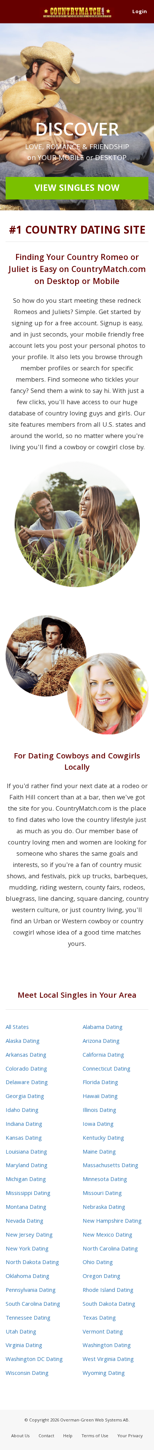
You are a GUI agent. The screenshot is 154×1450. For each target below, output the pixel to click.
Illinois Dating (99, 1111)
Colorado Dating (26, 1069)
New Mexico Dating (107, 1235)
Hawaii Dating (100, 1097)
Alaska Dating (23, 1042)
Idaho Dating (22, 1111)
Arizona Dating (101, 1042)
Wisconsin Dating (27, 1374)
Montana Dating (26, 1208)
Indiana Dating (24, 1125)
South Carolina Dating (33, 1305)
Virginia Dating (24, 1346)
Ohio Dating (98, 1263)
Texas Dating (99, 1318)
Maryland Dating (26, 1166)
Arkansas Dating (26, 1055)
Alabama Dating (103, 1028)
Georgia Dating (25, 1097)
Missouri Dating (102, 1194)
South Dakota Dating (109, 1305)
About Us (20, 1436)
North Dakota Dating (32, 1263)
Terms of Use (94, 1436)
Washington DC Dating (34, 1360)
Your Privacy (130, 1436)
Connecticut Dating (106, 1069)
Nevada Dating (24, 1221)
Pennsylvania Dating (31, 1291)
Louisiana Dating (26, 1152)
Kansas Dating (24, 1138)
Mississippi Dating (28, 1194)
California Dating (103, 1055)
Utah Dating (21, 1332)
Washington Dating (107, 1346)
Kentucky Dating (103, 1138)
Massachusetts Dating (110, 1166)
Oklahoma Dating (27, 1277)
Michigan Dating (26, 1180)
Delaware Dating (27, 1083)
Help (68, 1436)
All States (17, 1028)
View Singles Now (77, 188)
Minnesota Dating (105, 1180)
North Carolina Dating (110, 1249)
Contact (46, 1436)
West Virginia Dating (108, 1360)
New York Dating (27, 1249)
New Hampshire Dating (112, 1221)
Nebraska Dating (104, 1208)
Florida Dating (100, 1083)
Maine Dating (99, 1152)
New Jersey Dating (29, 1235)
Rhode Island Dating (108, 1291)
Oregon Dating (101, 1277)
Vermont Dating (103, 1332)
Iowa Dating (98, 1125)
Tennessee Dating (28, 1318)
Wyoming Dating (104, 1374)
